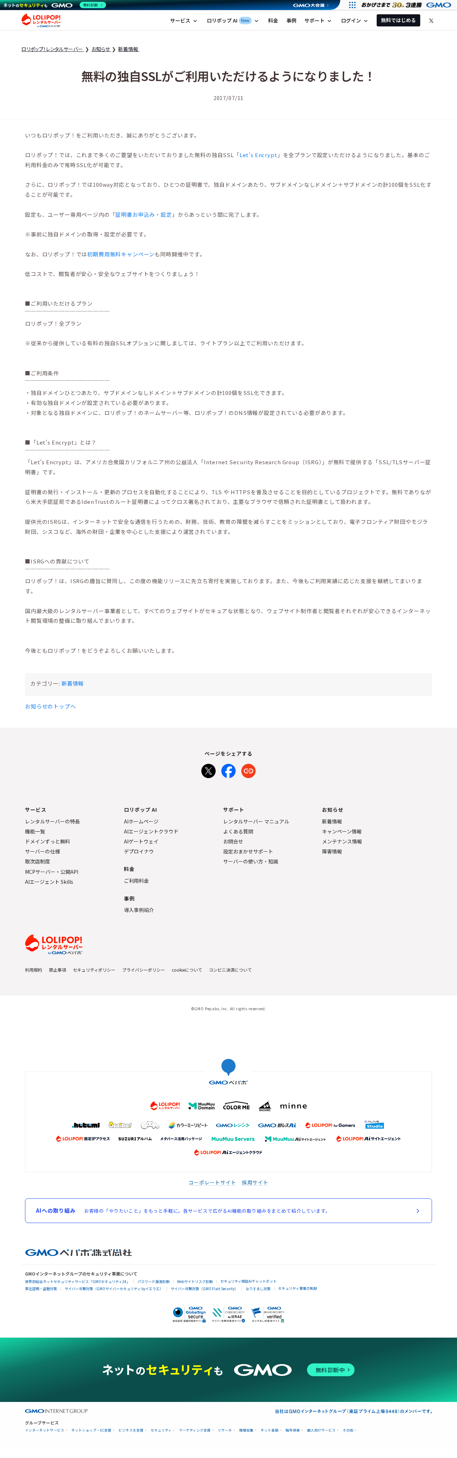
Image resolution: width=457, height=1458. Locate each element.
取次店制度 (37, 861)
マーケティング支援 (195, 1430)
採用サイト (255, 1182)
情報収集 (246, 1430)
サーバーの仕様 (42, 851)
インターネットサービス (44, 1430)
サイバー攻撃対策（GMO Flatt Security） (204, 1288)
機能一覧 (35, 831)
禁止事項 (57, 970)
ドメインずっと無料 (47, 841)
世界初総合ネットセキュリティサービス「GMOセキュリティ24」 (77, 1281)
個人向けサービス (321, 1430)
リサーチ (225, 1430)
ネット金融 (269, 1430)
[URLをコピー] (248, 769)
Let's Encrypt (258, 155)
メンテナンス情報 (342, 841)
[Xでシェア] (208, 769)
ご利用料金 (136, 880)
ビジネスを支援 (131, 1430)
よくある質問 (238, 831)
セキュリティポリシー (94, 970)
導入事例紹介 (139, 909)
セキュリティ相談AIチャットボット (248, 1281)
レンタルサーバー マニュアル (256, 821)
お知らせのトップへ (50, 706)
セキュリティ (161, 1430)
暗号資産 (293, 1430)
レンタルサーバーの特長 (52, 821)
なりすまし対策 (258, 1288)
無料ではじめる (398, 20)
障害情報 (332, 851)
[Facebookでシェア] (228, 769)
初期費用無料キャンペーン (121, 254)
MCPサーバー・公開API (51, 871)
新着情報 (72, 683)
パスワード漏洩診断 (153, 1281)
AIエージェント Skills (49, 881)
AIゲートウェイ (141, 841)
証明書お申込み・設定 (143, 214)
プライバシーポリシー (143, 970)
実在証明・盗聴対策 (41, 1288)
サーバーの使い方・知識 (250, 861)
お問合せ (233, 841)
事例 (291, 20)
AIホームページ (141, 821)
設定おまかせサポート (248, 851)
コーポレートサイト (212, 1182)
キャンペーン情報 (342, 831)
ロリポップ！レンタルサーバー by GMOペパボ (41, 20)
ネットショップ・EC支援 (91, 1430)
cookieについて (187, 970)
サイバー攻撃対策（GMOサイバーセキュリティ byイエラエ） (114, 1288)
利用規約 (33, 970)
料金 (273, 20)
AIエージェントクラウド (151, 831)
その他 (348, 1430)
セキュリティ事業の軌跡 (297, 1288)
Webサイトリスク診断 (195, 1281)
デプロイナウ (139, 851)
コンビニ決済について (230, 970)
